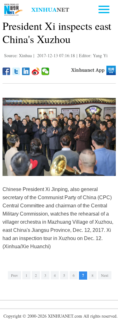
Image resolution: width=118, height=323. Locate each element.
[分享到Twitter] (16, 71)
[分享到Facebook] (6, 71)
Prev (14, 275)
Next (104, 275)
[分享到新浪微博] (36, 71)
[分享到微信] (45, 71)
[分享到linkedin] (26, 71)
